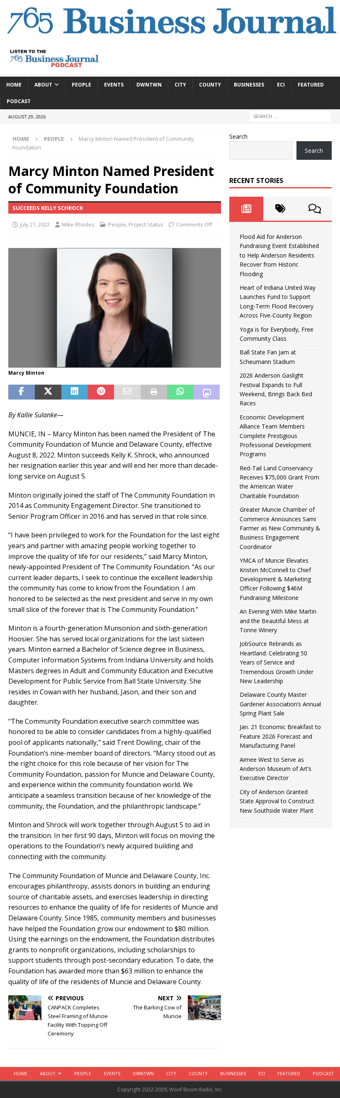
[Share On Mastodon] (207, 392)
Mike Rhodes (78, 224)
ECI (281, 84)
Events (114, 84)
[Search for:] (290, 116)
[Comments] (315, 209)
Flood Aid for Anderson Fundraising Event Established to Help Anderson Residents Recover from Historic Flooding (279, 255)
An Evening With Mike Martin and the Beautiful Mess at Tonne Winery (278, 620)
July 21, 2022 (35, 224)
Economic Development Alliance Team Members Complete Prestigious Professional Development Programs (275, 435)
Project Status (146, 224)
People (81, 84)
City (180, 84)
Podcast (19, 101)
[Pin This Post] (100, 392)
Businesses (249, 84)
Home (14, 84)
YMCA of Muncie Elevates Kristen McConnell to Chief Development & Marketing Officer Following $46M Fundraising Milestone (275, 579)
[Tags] (280, 209)
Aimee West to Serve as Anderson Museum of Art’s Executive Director (275, 769)
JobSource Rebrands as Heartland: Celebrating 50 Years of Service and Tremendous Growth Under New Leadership (276, 662)
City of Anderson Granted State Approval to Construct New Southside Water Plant (277, 801)
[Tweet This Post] (48, 392)
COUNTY (210, 84)
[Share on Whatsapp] (180, 392)
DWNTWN (149, 84)
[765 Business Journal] (170, 35)
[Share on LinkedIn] (74, 392)
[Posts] (246, 209)
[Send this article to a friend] (127, 392)
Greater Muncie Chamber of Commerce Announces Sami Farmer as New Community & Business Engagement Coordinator (280, 528)
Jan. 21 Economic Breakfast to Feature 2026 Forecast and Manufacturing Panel (280, 736)
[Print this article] (154, 392)
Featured (311, 84)
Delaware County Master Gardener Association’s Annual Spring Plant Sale (280, 704)
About (43, 84)
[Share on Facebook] (21, 392)
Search (238, 136)
